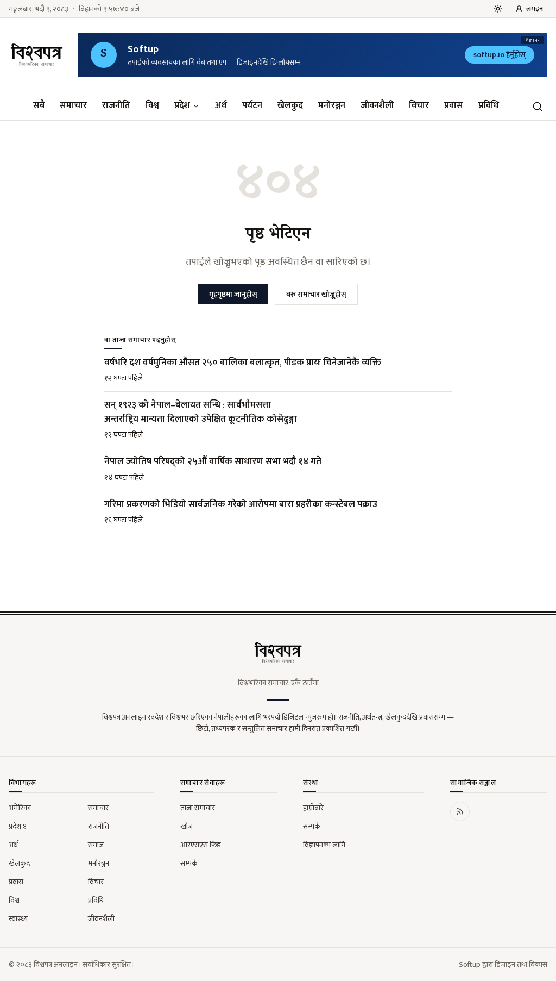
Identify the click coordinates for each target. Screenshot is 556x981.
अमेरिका (20, 808)
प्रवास (453, 105)
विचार (419, 105)
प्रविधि (488, 105)
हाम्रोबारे (313, 808)
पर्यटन (252, 105)
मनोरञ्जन (331, 105)
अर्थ (221, 105)
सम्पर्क (189, 863)
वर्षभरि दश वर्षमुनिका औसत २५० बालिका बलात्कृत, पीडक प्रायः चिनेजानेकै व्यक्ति (242, 362)
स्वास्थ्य (18, 919)
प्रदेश (182, 105)
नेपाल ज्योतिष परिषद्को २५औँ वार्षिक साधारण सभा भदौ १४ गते (212, 461)
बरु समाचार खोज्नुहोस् (316, 294)
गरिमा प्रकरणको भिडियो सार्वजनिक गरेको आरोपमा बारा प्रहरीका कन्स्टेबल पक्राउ (240, 504)
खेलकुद (290, 105)
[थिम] (498, 8)
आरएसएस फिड (200, 845)
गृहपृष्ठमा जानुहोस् (233, 294)
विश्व (152, 105)
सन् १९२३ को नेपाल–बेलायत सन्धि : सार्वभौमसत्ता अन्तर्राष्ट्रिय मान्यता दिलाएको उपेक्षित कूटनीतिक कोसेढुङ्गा (200, 412)
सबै (39, 105)
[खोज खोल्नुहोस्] (537, 106)
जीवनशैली (377, 105)
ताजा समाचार (197, 808)
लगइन (534, 9)
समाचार (73, 105)
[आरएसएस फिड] (460, 811)
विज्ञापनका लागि (324, 845)
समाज (96, 845)
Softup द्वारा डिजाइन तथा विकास (503, 964)
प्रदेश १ (18, 826)
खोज (186, 826)
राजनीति (116, 105)
